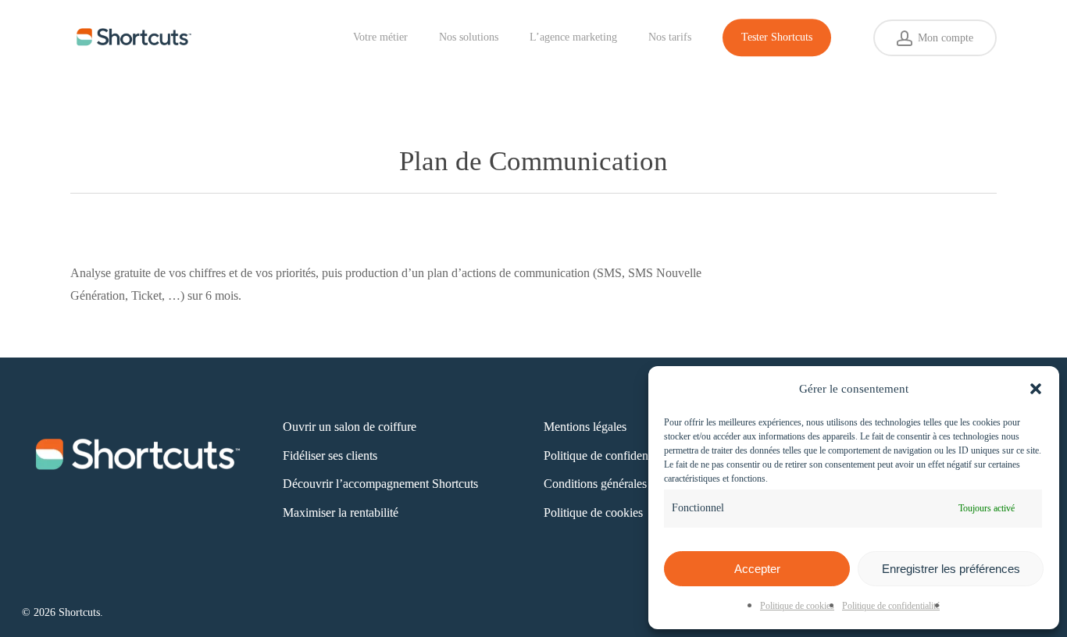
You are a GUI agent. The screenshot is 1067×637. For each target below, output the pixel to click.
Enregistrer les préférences (951, 568)
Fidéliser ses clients (330, 455)
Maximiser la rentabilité (340, 512)
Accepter (757, 568)
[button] (1036, 389)
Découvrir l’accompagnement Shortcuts (380, 483)
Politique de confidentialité (891, 605)
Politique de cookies (797, 605)
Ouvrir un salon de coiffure (349, 426)
